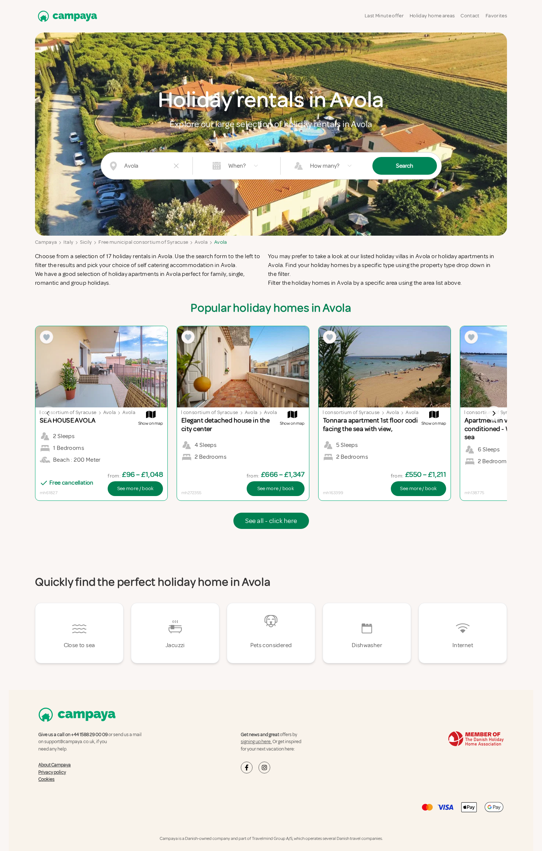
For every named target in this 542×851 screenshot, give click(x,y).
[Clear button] (176, 166)
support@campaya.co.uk (69, 742)
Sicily (86, 242)
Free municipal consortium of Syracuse (143, 242)
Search (404, 166)
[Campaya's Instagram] (264, 767)
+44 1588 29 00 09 (89, 735)
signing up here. (256, 742)
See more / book (135, 488)
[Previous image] (48, 413)
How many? (324, 166)
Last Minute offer (384, 16)
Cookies (46, 779)
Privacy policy (52, 772)
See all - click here (271, 521)
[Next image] (493, 413)
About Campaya (54, 765)
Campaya (46, 242)
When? (237, 166)
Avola (201, 242)
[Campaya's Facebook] (247, 767)
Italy (68, 242)
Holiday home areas (432, 16)
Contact (470, 16)
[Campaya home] (66, 16)
